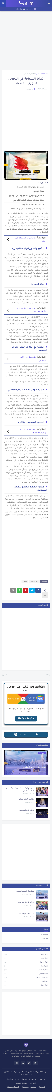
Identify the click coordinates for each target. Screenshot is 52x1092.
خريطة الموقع (21, 1083)
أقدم (5, 675)
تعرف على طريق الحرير (26, 902)
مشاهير (26, 981)
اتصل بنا (33, 1083)
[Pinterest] (25, 590)
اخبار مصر (26, 958)
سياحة (25, 581)
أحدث (47, 675)
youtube (45, 939)
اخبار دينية (26, 985)
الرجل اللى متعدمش (26, 810)
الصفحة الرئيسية (41, 74)
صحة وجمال (26, 974)
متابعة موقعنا (26, 718)
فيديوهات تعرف (26, 978)
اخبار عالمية (26, 955)
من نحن (42, 1079)
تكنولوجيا (26, 966)
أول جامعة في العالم (24, 9)
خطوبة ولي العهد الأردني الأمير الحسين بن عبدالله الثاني (20, 789)
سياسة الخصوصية (29, 1079)
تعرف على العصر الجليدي (34, 767)
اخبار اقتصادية (29, 74)
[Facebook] (38, 590)
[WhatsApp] (19, 590)
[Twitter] (32, 590)
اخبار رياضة (26, 962)
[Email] (13, 590)
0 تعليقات (29, 90)
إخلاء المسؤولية (13, 1079)
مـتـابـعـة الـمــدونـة (26, 735)
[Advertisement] (26, 41)
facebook (44, 935)
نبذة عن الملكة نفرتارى (26, 799)
